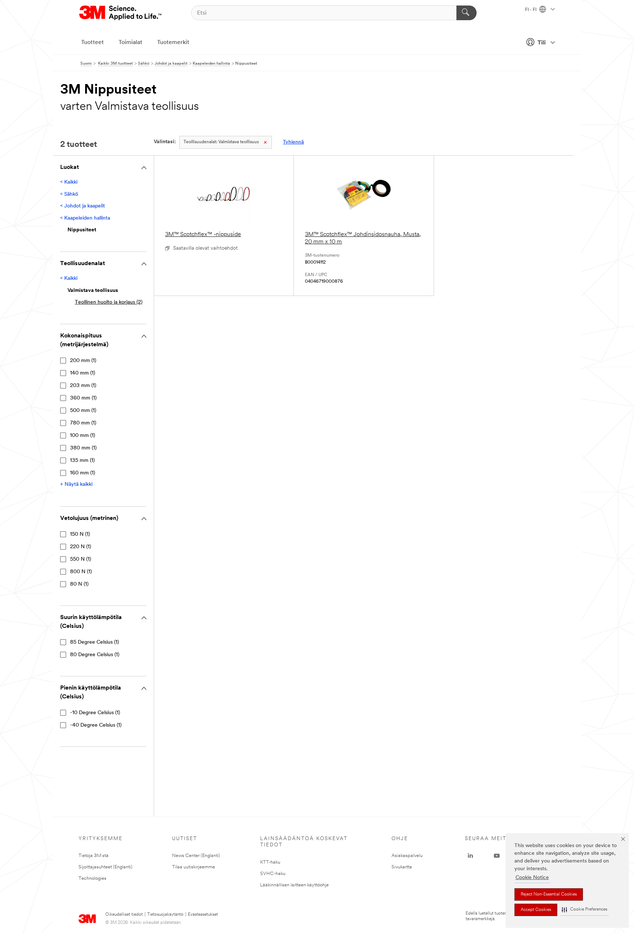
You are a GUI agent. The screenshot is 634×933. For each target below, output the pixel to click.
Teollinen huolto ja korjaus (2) (108, 302)
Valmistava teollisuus (221, 142)
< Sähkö (69, 194)
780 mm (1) (83, 423)
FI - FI (531, 10)
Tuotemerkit (173, 43)
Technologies (92, 878)
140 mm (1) (82, 373)
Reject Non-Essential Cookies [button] (549, 894)
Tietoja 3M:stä (94, 855)
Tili (541, 43)
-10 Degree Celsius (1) (95, 713)
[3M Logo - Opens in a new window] (121, 13)
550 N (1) (80, 559)
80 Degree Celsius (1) (94, 655)
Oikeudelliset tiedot (124, 914)
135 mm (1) (82, 460)
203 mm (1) (83, 385)
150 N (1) (80, 534)
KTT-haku (270, 862)
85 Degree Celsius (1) (94, 642)
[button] (584, 910)
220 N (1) (80, 547)
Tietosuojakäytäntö (165, 914)
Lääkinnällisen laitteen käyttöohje (294, 885)
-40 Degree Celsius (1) (95, 725)
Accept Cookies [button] (536, 910)
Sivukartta (401, 867)
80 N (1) (79, 584)
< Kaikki (68, 182)
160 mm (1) (82, 473)
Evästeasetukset (203, 914)
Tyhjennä (293, 142)
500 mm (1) (83, 410)
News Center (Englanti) (196, 855)
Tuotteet (92, 43)
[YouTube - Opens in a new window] (496, 855)
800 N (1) (81, 572)
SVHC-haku (272, 873)
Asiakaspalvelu (407, 855)
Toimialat (130, 43)
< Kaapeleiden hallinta (85, 218)
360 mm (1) (83, 398)
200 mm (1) (83, 361)
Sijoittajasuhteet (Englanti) (105, 867)
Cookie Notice (532, 877)
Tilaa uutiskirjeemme (193, 867)
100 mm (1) (82, 435)
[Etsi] (466, 13)
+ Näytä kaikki (76, 484)
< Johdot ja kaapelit (82, 206)
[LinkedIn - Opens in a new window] (470, 855)
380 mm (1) (83, 448)
